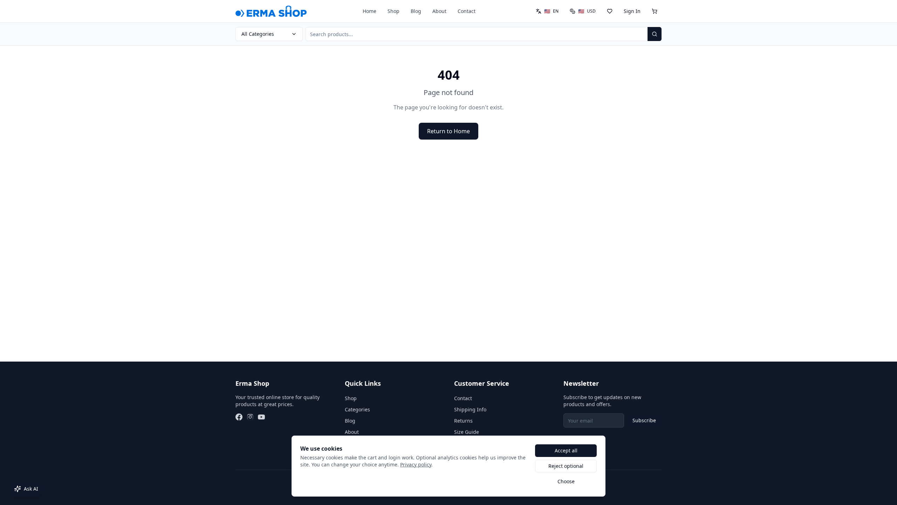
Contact (466, 11)
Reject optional (565, 466)
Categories (357, 409)
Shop (393, 11)
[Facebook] (238, 416)
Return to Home (448, 131)
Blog (416, 11)
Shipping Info (470, 409)
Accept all (566, 450)
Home (369, 11)
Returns (463, 420)
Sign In (632, 11)
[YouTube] (261, 416)
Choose (566, 481)
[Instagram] (250, 416)
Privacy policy (415, 464)
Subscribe (644, 420)
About (439, 11)
